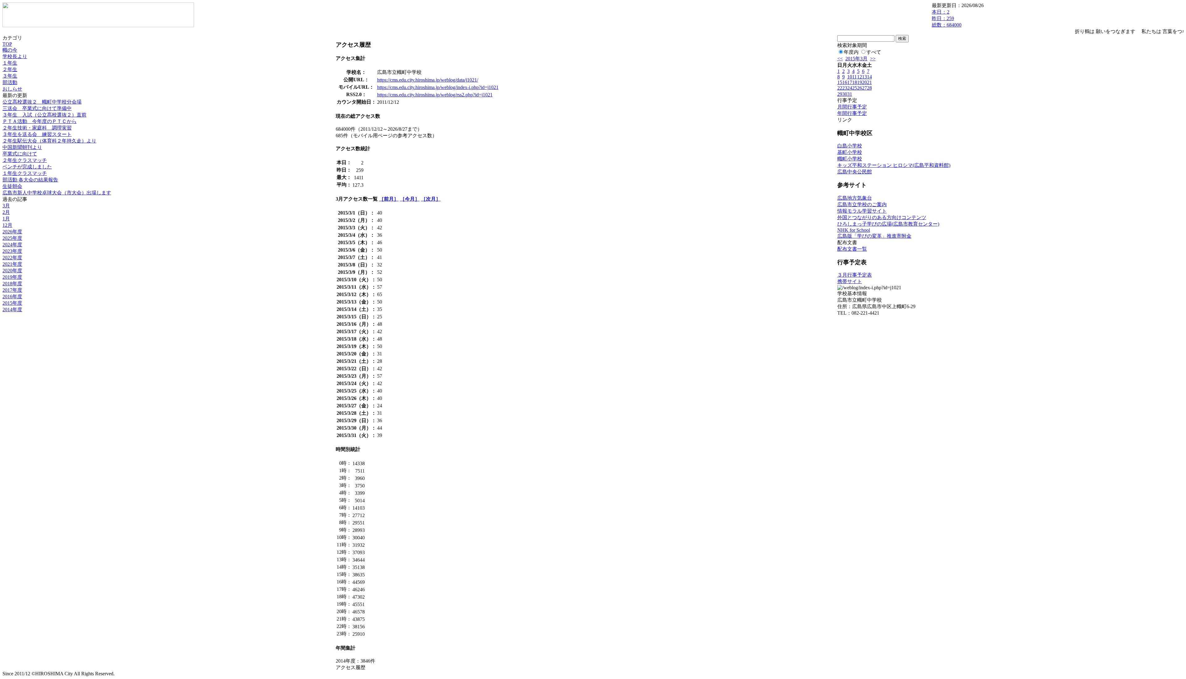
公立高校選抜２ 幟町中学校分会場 (42, 101)
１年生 (9, 63)
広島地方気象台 (854, 198)
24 (849, 88)
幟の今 (9, 50)
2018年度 (12, 283)
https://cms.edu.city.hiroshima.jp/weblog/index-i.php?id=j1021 (437, 87)
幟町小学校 (849, 158)
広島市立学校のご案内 (862, 204)
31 (849, 94)
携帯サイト (849, 281)
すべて (873, 52)
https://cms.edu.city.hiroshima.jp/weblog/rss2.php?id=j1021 (435, 94)
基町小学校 (849, 152)
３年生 (9, 76)
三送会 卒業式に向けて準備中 (37, 108)
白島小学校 (849, 145)
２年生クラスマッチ (24, 160)
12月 (7, 225)
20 (864, 82)
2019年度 (12, 277)
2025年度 (12, 238)
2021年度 (12, 264)
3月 (6, 205)
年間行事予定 (852, 113)
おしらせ (12, 88)
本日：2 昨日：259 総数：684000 (946, 18)
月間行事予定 (852, 106)
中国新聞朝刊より (22, 147)
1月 (6, 218)
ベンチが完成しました (27, 166)
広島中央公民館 (854, 171)
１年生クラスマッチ (24, 173)
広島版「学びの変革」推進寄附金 (874, 236)
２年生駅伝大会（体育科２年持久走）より (49, 140)
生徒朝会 (12, 186)
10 (849, 76)
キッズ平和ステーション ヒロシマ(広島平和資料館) (893, 165)
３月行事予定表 (854, 275)
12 (859, 76)
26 (859, 88)
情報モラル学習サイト (862, 211)
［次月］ (431, 199)
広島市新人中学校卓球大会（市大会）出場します (56, 192)
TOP (7, 44)
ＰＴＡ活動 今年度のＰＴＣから (39, 121)
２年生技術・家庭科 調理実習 (37, 127)
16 (844, 82)
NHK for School (853, 230)
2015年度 (12, 303)
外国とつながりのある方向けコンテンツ (881, 217)
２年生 (9, 69)
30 (844, 94)
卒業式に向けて (19, 153)
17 (849, 82)
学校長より (14, 56)
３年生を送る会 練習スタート (37, 134)
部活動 (9, 82)
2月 (6, 212)
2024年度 (12, 244)
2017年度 (12, 290)
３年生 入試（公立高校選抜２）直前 (44, 114)
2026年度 (12, 231)
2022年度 (12, 257)
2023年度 (12, 251)
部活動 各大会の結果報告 (30, 179)
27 (864, 88)
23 (844, 88)
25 (854, 88)
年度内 (851, 52)
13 (864, 76)
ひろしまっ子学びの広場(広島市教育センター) (888, 224)
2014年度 (12, 309)
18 (854, 82)
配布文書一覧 (852, 249)
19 (859, 82)
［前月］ (389, 199)
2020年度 (12, 270)
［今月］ (410, 199)
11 (854, 76)
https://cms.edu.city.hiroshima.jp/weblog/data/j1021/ (427, 80)
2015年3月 (856, 58)
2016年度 (12, 296)
